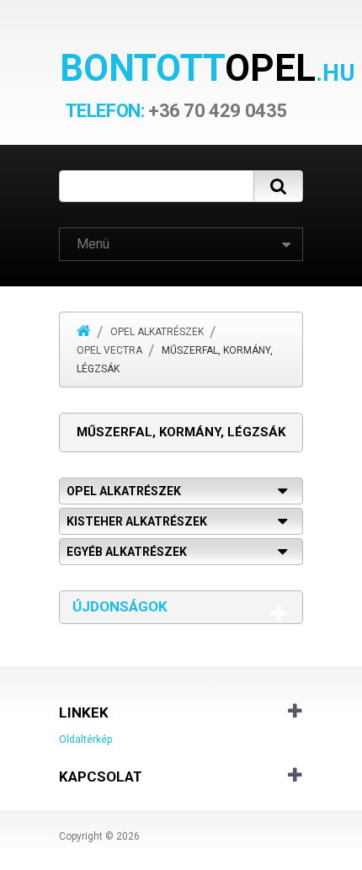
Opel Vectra (109, 350)
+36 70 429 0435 (176, 111)
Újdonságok (120, 606)
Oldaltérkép (85, 739)
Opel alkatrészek (157, 332)
